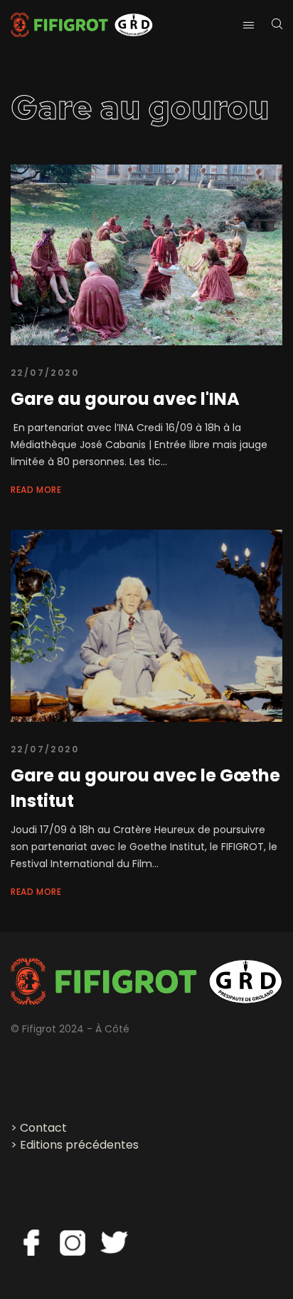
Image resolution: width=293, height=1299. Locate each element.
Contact (43, 1128)
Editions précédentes (79, 1145)
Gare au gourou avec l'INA (125, 399)
